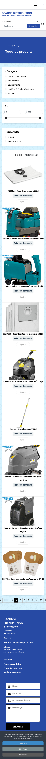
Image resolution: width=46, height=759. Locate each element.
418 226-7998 (9, 633)
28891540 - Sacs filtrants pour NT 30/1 (23, 191)
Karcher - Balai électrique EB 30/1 (23, 429)
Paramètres (23, 754)
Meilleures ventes (12, 672)
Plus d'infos (23, 749)
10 (41, 600)
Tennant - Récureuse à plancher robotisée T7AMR (23, 238)
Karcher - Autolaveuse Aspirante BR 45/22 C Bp (23, 381)
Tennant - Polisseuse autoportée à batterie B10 (23, 286)
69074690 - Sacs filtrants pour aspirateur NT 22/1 (23, 334)
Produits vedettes (13, 668)
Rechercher (33, 26)
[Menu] (35, 4)
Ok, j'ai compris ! (23, 743)
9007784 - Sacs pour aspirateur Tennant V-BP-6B (23, 579)
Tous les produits (12, 664)
